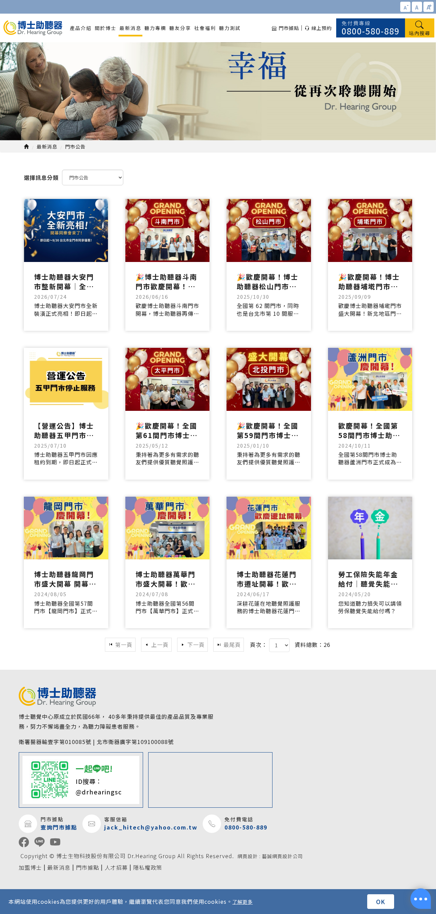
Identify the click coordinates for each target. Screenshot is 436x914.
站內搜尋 (420, 33)
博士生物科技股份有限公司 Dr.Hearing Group (33, 27)
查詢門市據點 (59, 827)
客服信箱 (115, 819)
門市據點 (289, 28)
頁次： (258, 645)
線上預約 (321, 28)
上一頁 (160, 644)
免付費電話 (238, 819)
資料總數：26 (312, 645)
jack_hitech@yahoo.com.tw (151, 827)
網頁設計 (247, 856)
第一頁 (124, 644)
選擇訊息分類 (41, 177)
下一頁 (196, 644)
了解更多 (242, 901)
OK (380, 901)
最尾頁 (232, 644)
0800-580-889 (371, 28)
